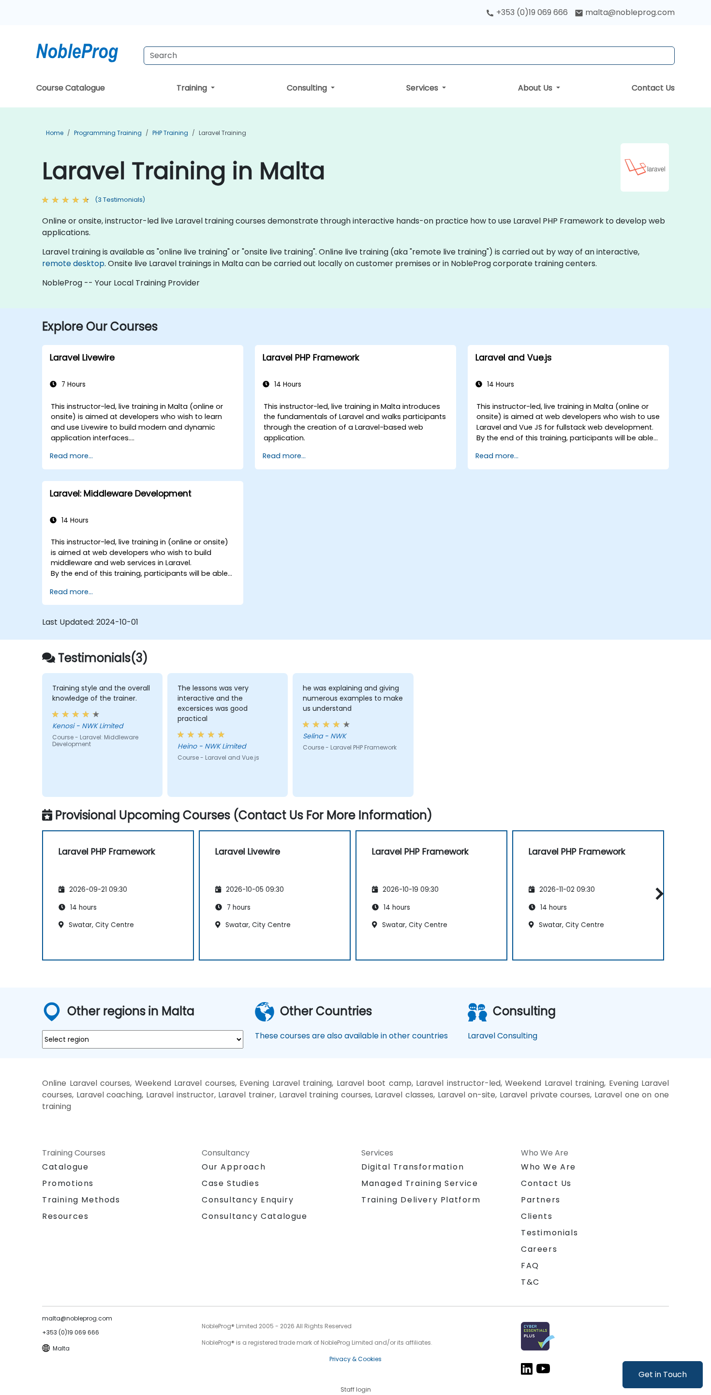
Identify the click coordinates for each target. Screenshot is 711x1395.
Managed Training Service (419, 1183)
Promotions (68, 1183)
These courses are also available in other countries (351, 1035)
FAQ (530, 1265)
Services (423, 87)
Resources (65, 1216)
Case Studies (230, 1183)
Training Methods (81, 1199)
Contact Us (653, 87)
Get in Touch (662, 1374)
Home (54, 133)
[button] (657, 894)
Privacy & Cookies (355, 1359)
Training (193, 87)
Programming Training (108, 133)
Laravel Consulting (502, 1035)
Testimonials (549, 1232)
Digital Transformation (412, 1166)
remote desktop (73, 263)
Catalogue (65, 1166)
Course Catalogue (70, 87)
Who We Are (548, 1166)
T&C (530, 1282)
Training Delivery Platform (421, 1199)
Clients (536, 1216)
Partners (541, 1199)
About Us (536, 87)
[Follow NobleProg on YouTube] (543, 1368)
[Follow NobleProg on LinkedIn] (527, 1368)
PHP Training (170, 133)
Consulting (308, 87)
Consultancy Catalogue (255, 1216)
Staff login (356, 1389)
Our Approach (234, 1166)
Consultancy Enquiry (248, 1200)
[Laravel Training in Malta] (86, 51)
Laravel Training (222, 133)
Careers (539, 1249)
